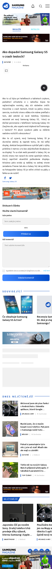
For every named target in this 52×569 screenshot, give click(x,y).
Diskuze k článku (11, 205)
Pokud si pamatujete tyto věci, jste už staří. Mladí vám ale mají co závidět (33, 447)
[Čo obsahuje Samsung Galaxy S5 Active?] (17, 305)
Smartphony (9, 539)
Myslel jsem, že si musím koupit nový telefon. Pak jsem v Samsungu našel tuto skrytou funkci (34, 426)
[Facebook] (30, 551)
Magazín (17, 29)
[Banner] (26, 562)
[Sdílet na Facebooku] (4, 178)
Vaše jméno (7, 215)
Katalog (35, 29)
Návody (25, 434)
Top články (26, 475)
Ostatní (7, 62)
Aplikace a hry (28, 414)
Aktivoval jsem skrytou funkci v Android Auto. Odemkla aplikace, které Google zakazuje (34, 406)
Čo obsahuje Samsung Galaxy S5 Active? (14, 318)
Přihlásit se (26, 234)
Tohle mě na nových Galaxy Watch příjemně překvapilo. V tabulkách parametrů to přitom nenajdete (34, 467)
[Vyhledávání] (40, 6)
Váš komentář (8, 239)
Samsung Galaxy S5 (9, 181)
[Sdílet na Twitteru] (10, 178)
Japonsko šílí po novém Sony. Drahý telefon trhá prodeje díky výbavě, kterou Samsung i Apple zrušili (16, 529)
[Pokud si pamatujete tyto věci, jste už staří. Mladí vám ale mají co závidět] (10, 449)
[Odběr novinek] (33, 6)
